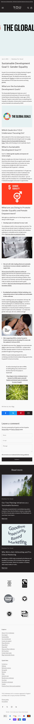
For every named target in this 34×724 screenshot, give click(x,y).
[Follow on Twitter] (7, 707)
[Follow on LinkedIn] (16, 707)
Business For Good (17, 59)
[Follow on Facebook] (2, 707)
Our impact (4, 635)
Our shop (4, 680)
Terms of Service (15, 429)
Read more (4, 518)
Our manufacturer (6, 639)
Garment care (5, 676)
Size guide (4, 670)
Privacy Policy (5, 429)
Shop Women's (6, 643)
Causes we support (6, 641)
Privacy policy (5, 699)
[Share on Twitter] (13, 413)
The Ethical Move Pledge (16, 301)
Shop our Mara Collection (8, 649)
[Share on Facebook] (5, 413)
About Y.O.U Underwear (8, 633)
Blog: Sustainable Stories (8, 655)
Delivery (4, 666)
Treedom (12, 78)
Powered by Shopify (23, 712)
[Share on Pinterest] (21, 413)
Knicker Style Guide (7, 653)
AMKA (3, 347)
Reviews (4, 672)
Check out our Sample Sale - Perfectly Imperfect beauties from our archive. (17, 1)
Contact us (4, 664)
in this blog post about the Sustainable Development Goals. (16, 141)
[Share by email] (28, 413)
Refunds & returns (6, 668)
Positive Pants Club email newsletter (11, 686)
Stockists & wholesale (7, 682)
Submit (17, 459)
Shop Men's (5, 645)
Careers (4, 684)
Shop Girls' (4, 647)
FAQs (3, 674)
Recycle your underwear (8, 678)
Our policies (5, 701)
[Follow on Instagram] (12, 707)
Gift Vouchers (5, 651)
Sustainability (5, 637)
